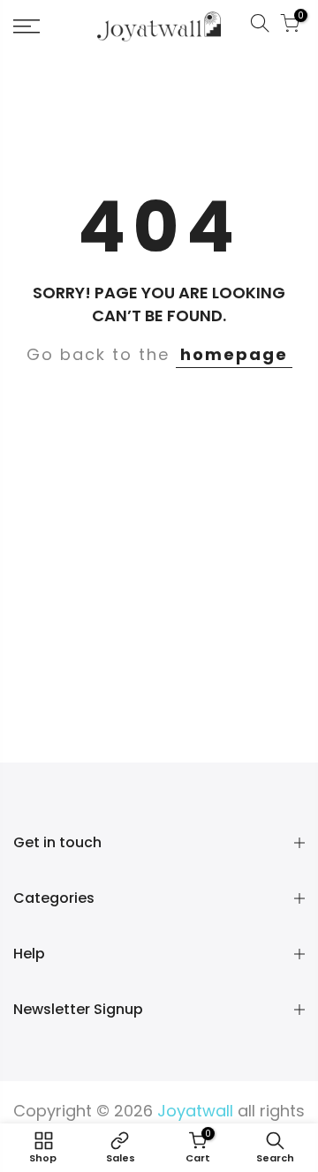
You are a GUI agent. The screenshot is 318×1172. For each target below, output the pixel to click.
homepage (234, 354)
